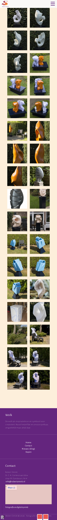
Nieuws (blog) (28, 449)
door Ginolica (2, 510)
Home (28, 442)
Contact (28, 446)
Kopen (29, 452)
